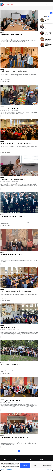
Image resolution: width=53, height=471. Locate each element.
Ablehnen (35, 465)
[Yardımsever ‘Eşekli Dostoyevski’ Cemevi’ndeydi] (42, 45)
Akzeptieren (25, 465)
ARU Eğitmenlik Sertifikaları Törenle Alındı (48, 27)
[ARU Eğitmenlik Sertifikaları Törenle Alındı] (42, 26)
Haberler (46, 18)
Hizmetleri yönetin (49, 469)
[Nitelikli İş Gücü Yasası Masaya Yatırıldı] (42, 20)
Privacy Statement (7, 469)
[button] (51, 461)
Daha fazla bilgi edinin (5, 81)
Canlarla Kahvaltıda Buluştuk (9, 109)
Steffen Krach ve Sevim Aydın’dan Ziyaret (13, 71)
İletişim (51, 4)
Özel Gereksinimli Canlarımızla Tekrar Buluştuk (15, 291)
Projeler (46, 4)
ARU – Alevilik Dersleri (39, 4)
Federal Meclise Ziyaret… (8, 327)
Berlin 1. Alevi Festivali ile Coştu (10, 364)
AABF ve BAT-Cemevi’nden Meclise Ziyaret (13, 216)
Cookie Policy (2, 469)
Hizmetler (23, 4)
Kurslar (33, 4)
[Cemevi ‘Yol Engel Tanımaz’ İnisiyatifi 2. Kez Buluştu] (42, 33)
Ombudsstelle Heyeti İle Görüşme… (11, 34)
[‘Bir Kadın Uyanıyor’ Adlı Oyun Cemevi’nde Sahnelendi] (42, 39)
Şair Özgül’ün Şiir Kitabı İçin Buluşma (12, 401)
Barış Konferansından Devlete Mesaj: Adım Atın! (15, 143)
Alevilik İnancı (29, 4)
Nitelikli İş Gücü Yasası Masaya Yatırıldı (48, 21)
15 (26, 450)
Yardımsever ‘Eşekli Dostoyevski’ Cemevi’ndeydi (48, 45)
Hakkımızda (18, 4)
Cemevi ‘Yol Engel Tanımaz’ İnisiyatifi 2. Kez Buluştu (48, 33)
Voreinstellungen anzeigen (47, 465)
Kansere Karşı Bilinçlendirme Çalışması (12, 179)
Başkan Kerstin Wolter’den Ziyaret (11, 254)
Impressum (10, 469)
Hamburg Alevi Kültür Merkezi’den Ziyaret (14, 437)
